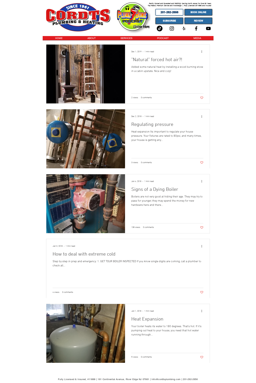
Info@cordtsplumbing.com (166, 379)
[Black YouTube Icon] (208, 28)
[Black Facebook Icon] (196, 28)
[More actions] (203, 52)
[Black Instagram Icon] (172, 28)
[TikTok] (159, 28)
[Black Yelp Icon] (184, 28)
